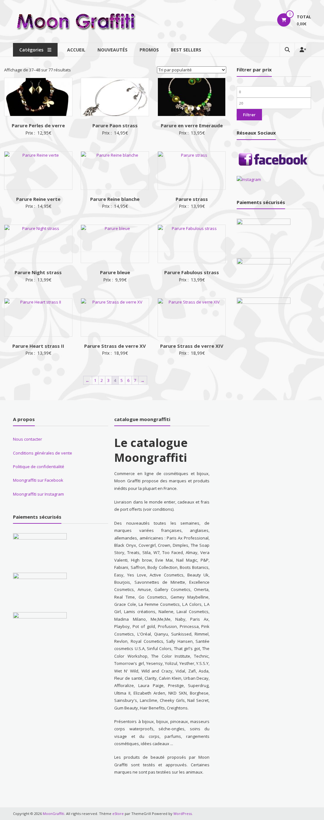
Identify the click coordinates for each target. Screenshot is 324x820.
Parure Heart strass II (38, 346)
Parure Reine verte (38, 199)
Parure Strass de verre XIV (191, 346)
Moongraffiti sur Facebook (38, 480)
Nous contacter (27, 439)
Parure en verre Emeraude (192, 125)
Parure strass (192, 199)
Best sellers (186, 50)
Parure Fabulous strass (191, 272)
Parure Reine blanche (115, 199)
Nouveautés (112, 50)
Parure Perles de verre (38, 125)
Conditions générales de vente (42, 453)
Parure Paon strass (115, 125)
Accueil (76, 50)
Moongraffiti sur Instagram (38, 494)
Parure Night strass (38, 272)
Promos (149, 50)
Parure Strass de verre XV (115, 346)
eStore (118, 813)
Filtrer (249, 115)
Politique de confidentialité (38, 466)
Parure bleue (115, 272)
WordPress (182, 813)
